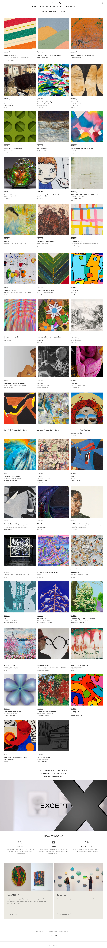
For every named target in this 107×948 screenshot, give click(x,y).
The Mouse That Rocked (80, 430)
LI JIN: (39, 476)
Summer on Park (11, 290)
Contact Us (39, 931)
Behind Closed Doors (45, 241)
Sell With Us (53, 6)
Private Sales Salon (78, 102)
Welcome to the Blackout (14, 383)
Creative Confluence (12, 476)
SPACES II (74, 383)
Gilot (72, 476)
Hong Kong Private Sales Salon (83, 55)
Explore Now (13, 914)
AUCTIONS (69, 6)
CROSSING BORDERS (45, 290)
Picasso (40, 383)
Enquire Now (63, 914)
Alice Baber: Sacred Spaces (82, 148)
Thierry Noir (75, 290)
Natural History (10, 195)
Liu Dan (74, 337)
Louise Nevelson (43, 758)
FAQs (45, 931)
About (61, 6)
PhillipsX (55, 945)
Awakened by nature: (12, 712)
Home (34, 6)
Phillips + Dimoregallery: (14, 148)
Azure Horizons (43, 619)
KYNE (6, 619)
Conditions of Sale (65, 931)
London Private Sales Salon (48, 430)
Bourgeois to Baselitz (79, 665)
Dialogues (75, 572)
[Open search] (74, 7)
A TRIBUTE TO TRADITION (47, 572)
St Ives (6, 102)
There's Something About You (16, 524)
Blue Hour (41, 524)
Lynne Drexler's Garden (46, 712)
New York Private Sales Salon (49, 55)
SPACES (7, 572)
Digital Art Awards (11, 337)
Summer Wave (10, 55)
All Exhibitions (43, 6)
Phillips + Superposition (80, 524)
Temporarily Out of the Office (83, 619)
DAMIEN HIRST (10, 665)
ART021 (7, 241)
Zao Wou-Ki (42, 148)
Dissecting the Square (46, 102)
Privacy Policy (53, 931)
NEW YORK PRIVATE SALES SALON (85, 195)
